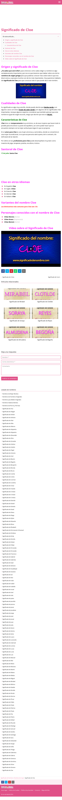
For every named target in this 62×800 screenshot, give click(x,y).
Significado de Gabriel (8, 557)
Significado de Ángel (8, 450)
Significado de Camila (8, 474)
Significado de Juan (7, 622)
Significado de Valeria (8, 755)
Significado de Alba (7, 423)
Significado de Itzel (7, 592)
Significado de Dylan (8, 518)
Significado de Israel (8, 589)
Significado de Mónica (8, 684)
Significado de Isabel (8, 583)
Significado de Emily (8, 536)
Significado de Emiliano (9, 533)
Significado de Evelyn (8, 542)
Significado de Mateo (8, 672)
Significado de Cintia (8, 277)
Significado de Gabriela (9, 560)
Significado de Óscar (8, 699)
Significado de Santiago (9, 735)
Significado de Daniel (8, 503)
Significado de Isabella (8, 586)
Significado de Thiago (8, 749)
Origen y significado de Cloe (14, 40)
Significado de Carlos (8, 477)
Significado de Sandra (8, 732)
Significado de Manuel (8, 658)
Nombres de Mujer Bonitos (10, 394)
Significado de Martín (8, 669)
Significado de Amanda (9, 441)
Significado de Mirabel (8, 681)
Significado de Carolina (9, 483)
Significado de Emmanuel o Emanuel (13, 530)
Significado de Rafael (8, 720)
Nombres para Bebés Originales (11, 400)
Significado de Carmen (9, 480)
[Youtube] (9, 782)
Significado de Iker (7, 577)
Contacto (37, 790)
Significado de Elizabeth (9, 527)
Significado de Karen (8, 628)
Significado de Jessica (8, 604)
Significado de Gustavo (9, 572)
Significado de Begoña (8, 462)
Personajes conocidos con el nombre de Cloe (19, 56)
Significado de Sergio (8, 744)
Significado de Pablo (8, 702)
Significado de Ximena (8, 767)
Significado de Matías (8, 675)
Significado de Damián (8, 500)
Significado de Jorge (8, 613)
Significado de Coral (54, 277)
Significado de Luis (7, 655)
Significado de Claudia (8, 489)
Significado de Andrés (8, 447)
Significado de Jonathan (9, 610)
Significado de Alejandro (9, 432)
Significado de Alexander (9, 435)
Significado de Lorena (8, 646)
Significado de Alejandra (9, 429)
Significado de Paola (8, 705)
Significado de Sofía (8, 746)
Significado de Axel (7, 456)
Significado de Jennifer (9, 601)
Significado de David (8, 509)
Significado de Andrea (8, 444)
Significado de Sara (7, 738)
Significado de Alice (8, 438)
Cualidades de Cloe (11, 42)
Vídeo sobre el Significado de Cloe (16, 59)
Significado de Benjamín (9, 465)
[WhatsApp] (15, 271)
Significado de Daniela (8, 506)
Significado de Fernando (9, 551)
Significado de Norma (8, 696)
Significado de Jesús (8, 607)
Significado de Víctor (8, 764)
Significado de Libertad (9, 643)
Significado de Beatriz (8, 459)
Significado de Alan (7, 420)
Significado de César (8, 486)
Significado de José (7, 616)
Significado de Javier (8, 598)
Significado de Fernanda (9, 548)
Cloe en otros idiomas (12, 51)
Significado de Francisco (9, 554)
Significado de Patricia (8, 708)
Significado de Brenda (8, 468)
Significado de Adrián (8, 414)
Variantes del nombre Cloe (13, 53)
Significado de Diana (8, 512)
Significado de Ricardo (8, 723)
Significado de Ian (7, 575)
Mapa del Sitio (46, 790)
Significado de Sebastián (9, 741)
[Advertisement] (31, 16)
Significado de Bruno (8, 471)
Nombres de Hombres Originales (12, 397)
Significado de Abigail (8, 411)
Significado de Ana (7, 408)
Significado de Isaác (8, 580)
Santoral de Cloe (10, 48)
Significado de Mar (7, 660)
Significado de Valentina (9, 752)
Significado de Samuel (8, 729)
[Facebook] (3, 271)
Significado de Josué (8, 619)
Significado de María (8, 663)
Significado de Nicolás (8, 690)
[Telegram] (19, 271)
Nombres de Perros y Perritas (11, 405)
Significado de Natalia (8, 687)
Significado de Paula (8, 711)
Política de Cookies (14, 790)
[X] (7, 271)
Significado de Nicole (8, 693)
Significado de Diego (8, 515)
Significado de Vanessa (9, 758)
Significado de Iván (7, 595)
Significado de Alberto (8, 426)
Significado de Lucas (8, 649)
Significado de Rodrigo (8, 726)
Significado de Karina (8, 631)
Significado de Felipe (8, 545)
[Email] (24, 271)
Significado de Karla (8, 634)
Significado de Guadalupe (9, 569)
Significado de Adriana (8, 417)
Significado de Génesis (9, 566)
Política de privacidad (27, 790)
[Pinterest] (11, 271)
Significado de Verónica (9, 761)
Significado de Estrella (8, 539)
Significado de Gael (7, 563)
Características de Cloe (14, 45)
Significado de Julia (7, 625)
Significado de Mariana (9, 666)
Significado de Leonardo (9, 640)
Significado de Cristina (8, 497)
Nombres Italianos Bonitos (10, 403)
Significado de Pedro (8, 717)
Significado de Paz (7, 714)
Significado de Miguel (8, 678)
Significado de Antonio (8, 453)
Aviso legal (4, 790)
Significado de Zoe (7, 770)
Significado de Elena (8, 524)
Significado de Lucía (8, 652)
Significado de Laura (8, 637)
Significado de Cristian (8, 491)
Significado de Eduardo (9, 521)
